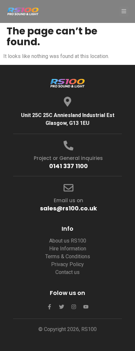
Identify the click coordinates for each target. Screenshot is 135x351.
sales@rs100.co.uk (68, 208)
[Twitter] (61, 307)
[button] (124, 11)
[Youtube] (86, 307)
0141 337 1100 (68, 166)
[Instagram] (73, 307)
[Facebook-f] (49, 307)
